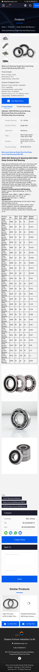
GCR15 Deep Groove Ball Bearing (14, 506)
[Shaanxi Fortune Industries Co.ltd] (10, 5)
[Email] (20, 533)
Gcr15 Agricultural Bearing (11, 498)
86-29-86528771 (31, 1)
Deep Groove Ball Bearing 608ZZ (14, 502)
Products (11, 27)
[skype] (10, 533)
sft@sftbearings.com (10, 1)
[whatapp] (15, 533)
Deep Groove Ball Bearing (25, 27)
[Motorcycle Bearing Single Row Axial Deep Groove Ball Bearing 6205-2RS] (23, 49)
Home (4, 27)
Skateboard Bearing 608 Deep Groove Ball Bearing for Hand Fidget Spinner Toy (13, 615)
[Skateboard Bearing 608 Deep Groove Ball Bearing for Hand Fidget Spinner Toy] (13, 603)
